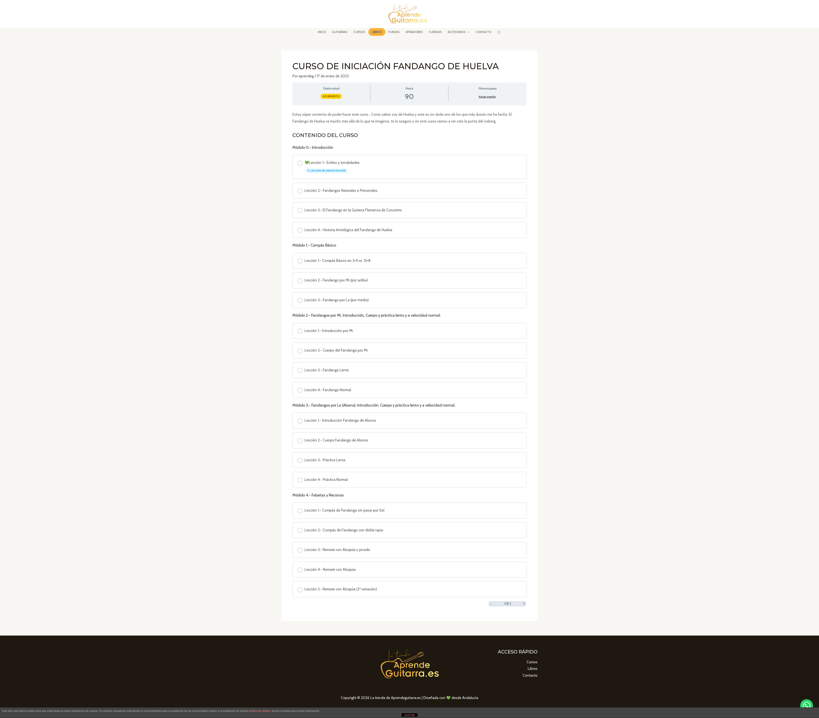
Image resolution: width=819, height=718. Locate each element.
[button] (806, 705)
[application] (467, 32)
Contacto (530, 675)
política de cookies (260, 710)
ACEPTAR (409, 715)
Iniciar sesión (487, 97)
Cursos (532, 662)
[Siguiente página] (524, 603)
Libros (532, 668)
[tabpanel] (409, 118)
